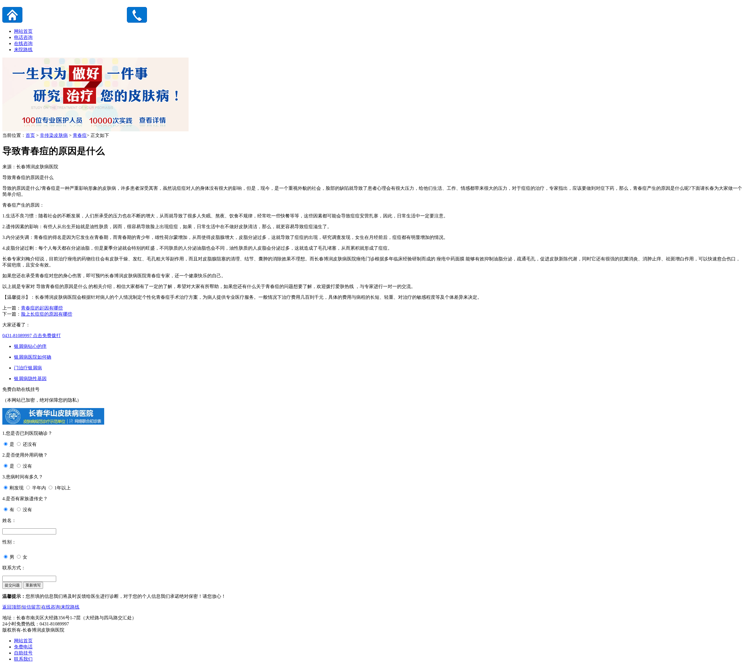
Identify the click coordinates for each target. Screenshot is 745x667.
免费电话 (23, 646)
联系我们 (23, 659)
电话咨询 (23, 37)
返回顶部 (11, 607)
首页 (30, 135)
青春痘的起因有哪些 (42, 307)
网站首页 (23, 31)
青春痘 (80, 135)
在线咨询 (23, 43)
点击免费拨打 (31, 335)
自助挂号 (23, 652)
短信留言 (31, 607)
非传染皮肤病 (54, 135)
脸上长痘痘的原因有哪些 (46, 314)
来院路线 (23, 49)
